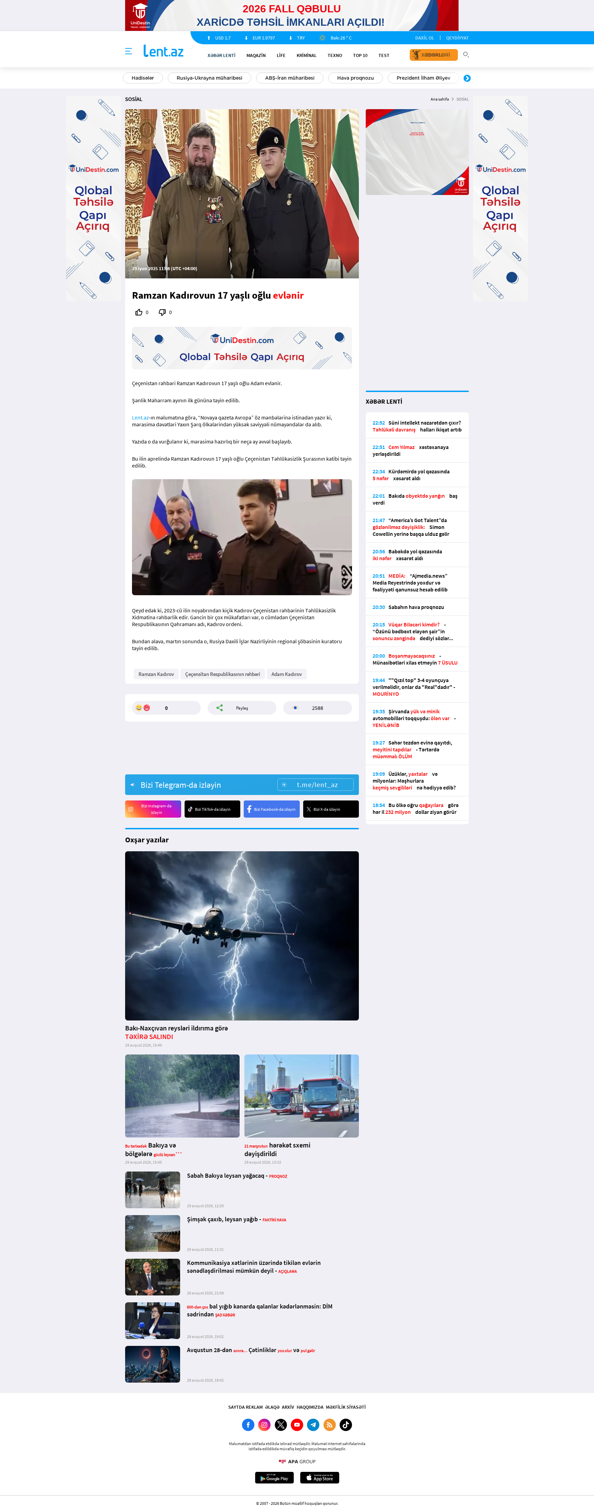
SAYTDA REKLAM (245, 1407)
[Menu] (128, 51)
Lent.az (140, 417)
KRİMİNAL (307, 55)
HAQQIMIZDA (310, 1407)
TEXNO (335, 55)
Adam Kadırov (287, 674)
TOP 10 (360, 55)
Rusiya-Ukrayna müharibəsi (209, 78)
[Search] (466, 54)
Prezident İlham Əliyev (423, 78)
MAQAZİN (256, 55)
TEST (383, 55)
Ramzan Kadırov (156, 674)
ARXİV (288, 1407)
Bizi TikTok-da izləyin (213, 809)
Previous (127, 78)
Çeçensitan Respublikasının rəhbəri (222, 674)
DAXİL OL (424, 38)
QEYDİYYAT (457, 38)
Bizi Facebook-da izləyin (275, 809)
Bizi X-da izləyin (327, 809)
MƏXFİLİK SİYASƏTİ (346, 1407)
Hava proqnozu (355, 78)
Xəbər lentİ (221, 55)
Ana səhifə (440, 99)
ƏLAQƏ (272, 1407)
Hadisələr (143, 78)
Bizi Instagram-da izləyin (156, 809)
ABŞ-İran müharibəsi (290, 78)
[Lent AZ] (164, 51)
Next (467, 78)
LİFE (281, 55)
